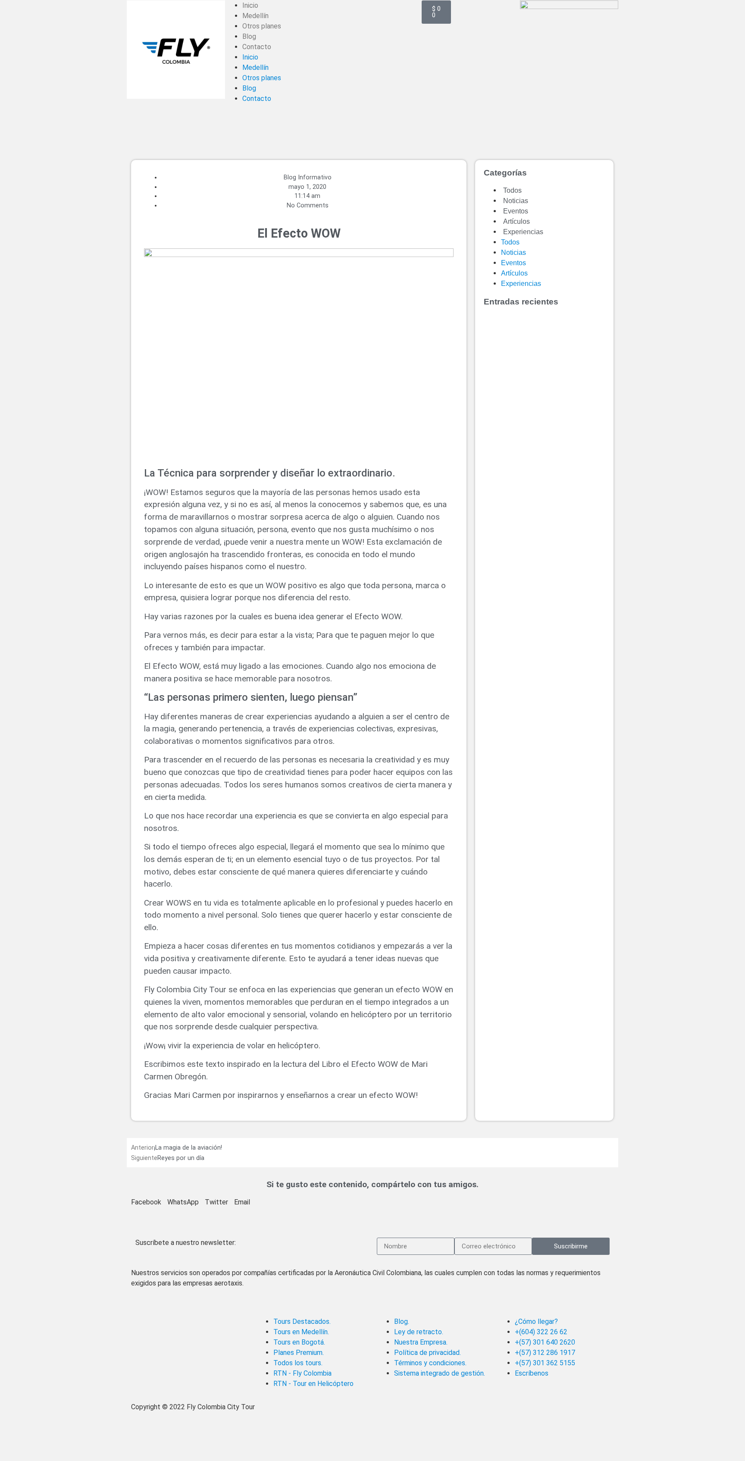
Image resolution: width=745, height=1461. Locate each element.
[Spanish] (241, 4)
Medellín (255, 16)
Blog (249, 36)
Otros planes (261, 26)
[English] (230, 4)
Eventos (515, 211)
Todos (512, 190)
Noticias (515, 200)
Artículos (516, 221)
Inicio (250, 57)
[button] (146, 1202)
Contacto (256, 47)
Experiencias (523, 231)
